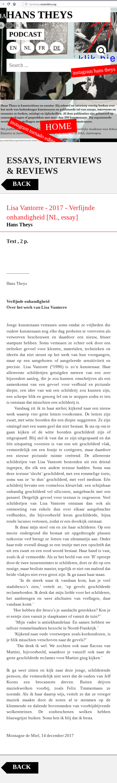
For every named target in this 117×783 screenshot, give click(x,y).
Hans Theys (19, 224)
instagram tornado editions (35, 133)
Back (22, 183)
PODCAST (25, 34)
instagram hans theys (94, 70)
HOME (58, 126)
